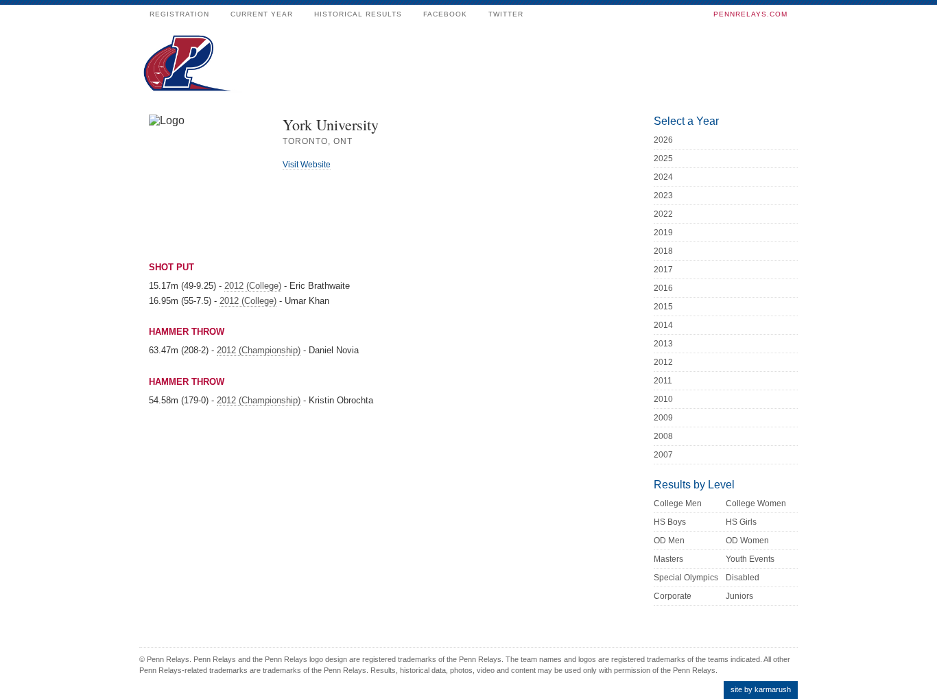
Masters (668, 559)
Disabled (742, 577)
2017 (663, 269)
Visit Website (307, 164)
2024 (663, 177)
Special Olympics (686, 577)
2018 (663, 251)
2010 (663, 399)
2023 (663, 195)
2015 (663, 306)
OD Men (669, 540)
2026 (663, 140)
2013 (663, 343)
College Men (678, 503)
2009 (663, 418)
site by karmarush (761, 689)
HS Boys (670, 522)
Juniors (739, 596)
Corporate (672, 596)
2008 (663, 436)
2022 (663, 214)
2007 (663, 455)
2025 (663, 158)
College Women (756, 503)
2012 (663, 362)
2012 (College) (252, 286)
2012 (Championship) (258, 350)
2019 (663, 232)
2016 (663, 288)
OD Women (747, 540)
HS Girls (741, 522)
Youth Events (750, 559)
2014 (663, 325)
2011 (663, 381)
